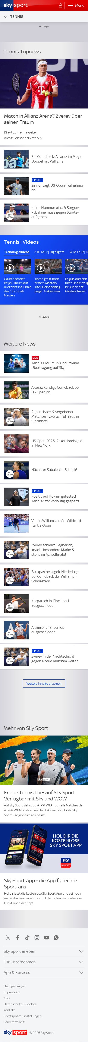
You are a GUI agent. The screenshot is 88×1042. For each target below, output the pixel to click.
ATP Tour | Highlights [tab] (49, 252)
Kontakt (9, 1010)
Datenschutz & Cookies (20, 1004)
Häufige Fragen (14, 986)
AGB (7, 998)
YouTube (46, 937)
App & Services (17, 972)
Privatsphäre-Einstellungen (23, 1016)
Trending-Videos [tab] (16, 252)
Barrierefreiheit (14, 1022)
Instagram (36, 937)
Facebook (17, 937)
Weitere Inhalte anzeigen (44, 684)
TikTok (27, 937)
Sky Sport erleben (19, 951)
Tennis (16, 16)
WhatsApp (56, 937)
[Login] (60, 5)
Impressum (12, 992)
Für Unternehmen (20, 962)
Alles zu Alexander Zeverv (21, 138)
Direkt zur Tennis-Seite (20, 132)
